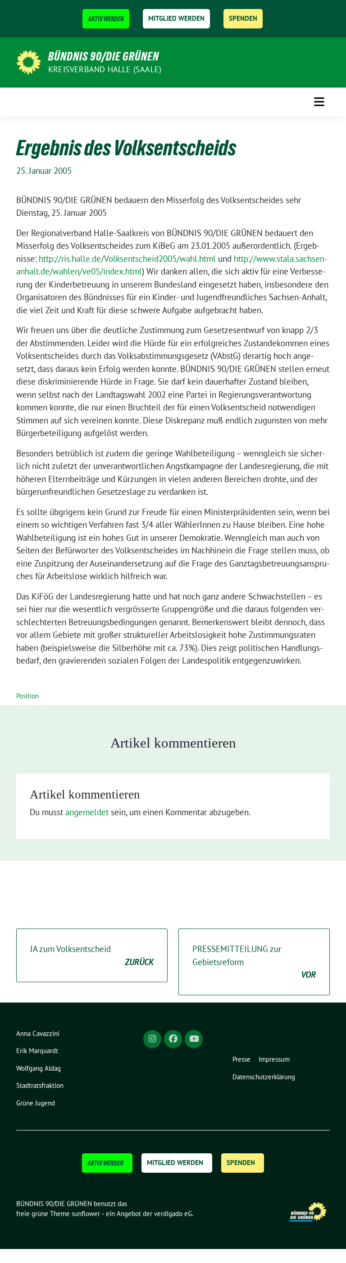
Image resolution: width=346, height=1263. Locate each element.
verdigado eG (173, 1213)
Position (27, 696)
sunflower (86, 1213)
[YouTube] (194, 1039)
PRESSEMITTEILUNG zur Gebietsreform (254, 961)
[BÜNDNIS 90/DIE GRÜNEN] (28, 61)
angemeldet (87, 812)
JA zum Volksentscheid (92, 955)
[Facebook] (173, 1039)
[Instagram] (152, 1039)
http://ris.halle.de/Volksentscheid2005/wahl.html (127, 258)
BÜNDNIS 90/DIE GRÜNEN (103, 56)
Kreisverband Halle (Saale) (104, 69)
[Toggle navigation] (319, 102)
